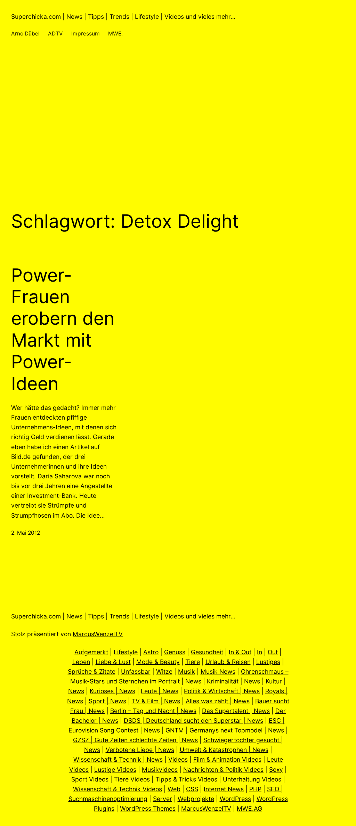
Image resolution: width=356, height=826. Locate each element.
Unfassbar (136, 671)
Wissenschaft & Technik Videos (117, 789)
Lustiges (268, 661)
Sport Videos (89, 779)
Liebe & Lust (113, 661)
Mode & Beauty (158, 661)
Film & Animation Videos (227, 759)
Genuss (174, 652)
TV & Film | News (156, 701)
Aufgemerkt (91, 652)
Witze (164, 671)
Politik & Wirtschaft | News (222, 691)
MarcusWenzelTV (98, 634)
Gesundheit (207, 652)
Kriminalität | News (233, 681)
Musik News (218, 671)
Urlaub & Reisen (228, 661)
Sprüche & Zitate (91, 671)
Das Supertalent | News (236, 710)
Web (174, 789)
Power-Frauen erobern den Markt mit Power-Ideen (62, 330)
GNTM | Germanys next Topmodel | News (224, 730)
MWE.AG (249, 808)
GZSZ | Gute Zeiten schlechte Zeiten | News (135, 740)
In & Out (240, 652)
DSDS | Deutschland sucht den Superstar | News (193, 720)
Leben (81, 661)
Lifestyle (126, 652)
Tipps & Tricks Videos (186, 779)
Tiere (192, 661)
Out (273, 652)
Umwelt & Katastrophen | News (224, 749)
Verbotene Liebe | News (140, 749)
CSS (192, 789)
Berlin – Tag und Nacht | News (153, 710)
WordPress (235, 798)
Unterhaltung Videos (252, 779)
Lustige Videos (115, 769)
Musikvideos (160, 769)
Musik (186, 671)
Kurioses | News (112, 691)
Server (162, 798)
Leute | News (159, 691)
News (193, 681)
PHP (255, 789)
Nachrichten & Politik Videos (223, 769)
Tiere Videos (132, 779)
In (259, 652)
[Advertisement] (178, 124)
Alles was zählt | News (218, 701)
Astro (151, 652)
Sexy (276, 769)
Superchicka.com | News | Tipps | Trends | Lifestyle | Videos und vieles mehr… (123, 16)
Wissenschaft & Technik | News (118, 759)
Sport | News (107, 701)
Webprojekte (196, 798)
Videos (178, 759)
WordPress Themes (148, 808)
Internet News (224, 789)
